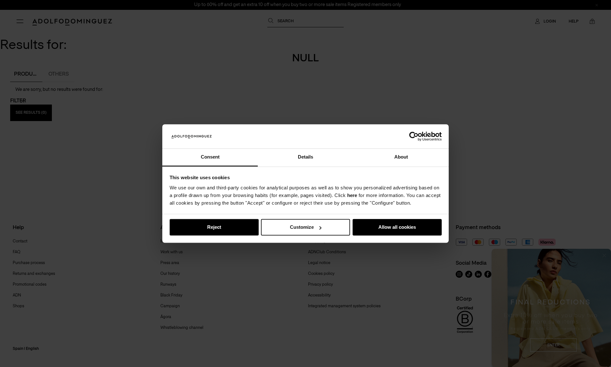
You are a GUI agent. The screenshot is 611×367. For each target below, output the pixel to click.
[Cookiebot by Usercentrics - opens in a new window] (414, 136)
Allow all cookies (397, 227)
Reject (214, 227)
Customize (302, 227)
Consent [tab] (210, 157)
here (352, 195)
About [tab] (401, 157)
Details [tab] (305, 157)
